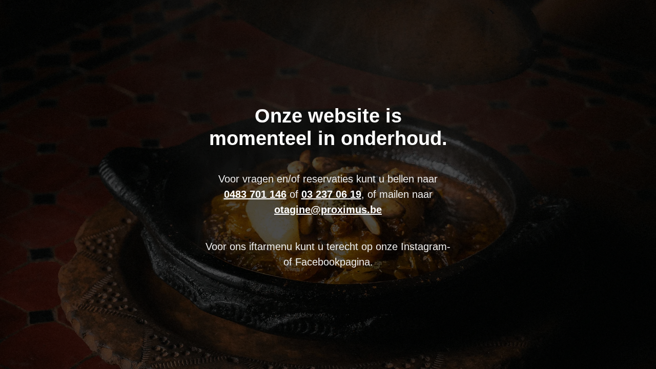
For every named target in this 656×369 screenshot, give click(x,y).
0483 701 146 (255, 194)
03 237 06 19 (331, 194)
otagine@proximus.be (328, 209)
